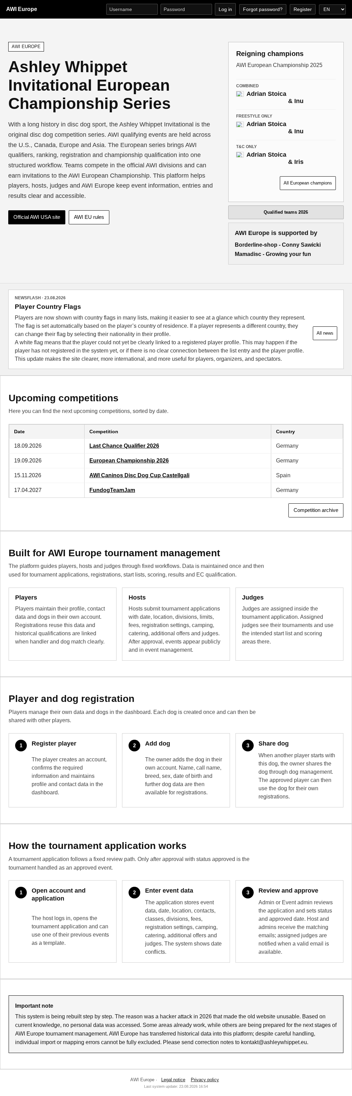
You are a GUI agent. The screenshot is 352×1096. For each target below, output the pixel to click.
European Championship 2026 (129, 460)
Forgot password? (263, 9)
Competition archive (316, 510)
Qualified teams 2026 (286, 212)
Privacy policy (205, 1079)
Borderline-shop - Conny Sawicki (278, 245)
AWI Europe (21, 9)
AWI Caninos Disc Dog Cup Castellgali (139, 475)
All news (325, 333)
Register (303, 9)
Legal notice (173, 1079)
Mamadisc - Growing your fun (273, 254)
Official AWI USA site (36, 217)
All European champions (308, 183)
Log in (225, 9)
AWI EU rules (89, 217)
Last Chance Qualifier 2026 (124, 446)
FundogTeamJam (112, 490)
